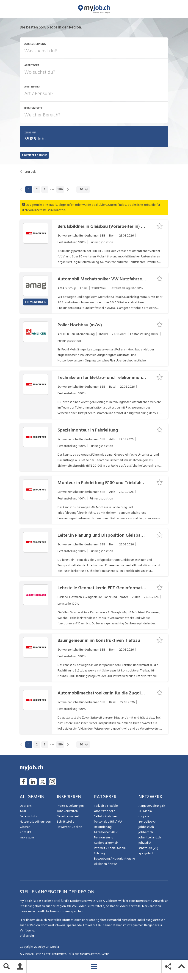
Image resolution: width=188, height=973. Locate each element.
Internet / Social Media (110, 848)
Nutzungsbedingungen (35, 821)
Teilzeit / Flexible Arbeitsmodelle (106, 808)
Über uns (25, 805)
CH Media (145, 811)
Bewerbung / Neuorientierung (114, 858)
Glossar (25, 826)
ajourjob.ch (146, 853)
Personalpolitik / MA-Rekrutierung (108, 824)
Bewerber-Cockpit (70, 826)
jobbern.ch (145, 832)
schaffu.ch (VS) (148, 848)
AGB (23, 811)
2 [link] (37, 189)
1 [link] (28, 189)
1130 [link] (60, 189)
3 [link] (44, 189)
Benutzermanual (68, 816)
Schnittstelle (65, 821)
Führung (99, 853)
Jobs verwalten (67, 811)
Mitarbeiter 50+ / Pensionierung (106, 834)
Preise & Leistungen (70, 805)
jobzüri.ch (145, 842)
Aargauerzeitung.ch (151, 805)
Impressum (27, 837)
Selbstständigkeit (106, 816)
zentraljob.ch (147, 821)
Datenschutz (28, 816)
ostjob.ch (144, 816)
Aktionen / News (105, 863)
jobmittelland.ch (149, 837)
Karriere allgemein (106, 842)
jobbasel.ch (146, 826)
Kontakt (25, 832)
